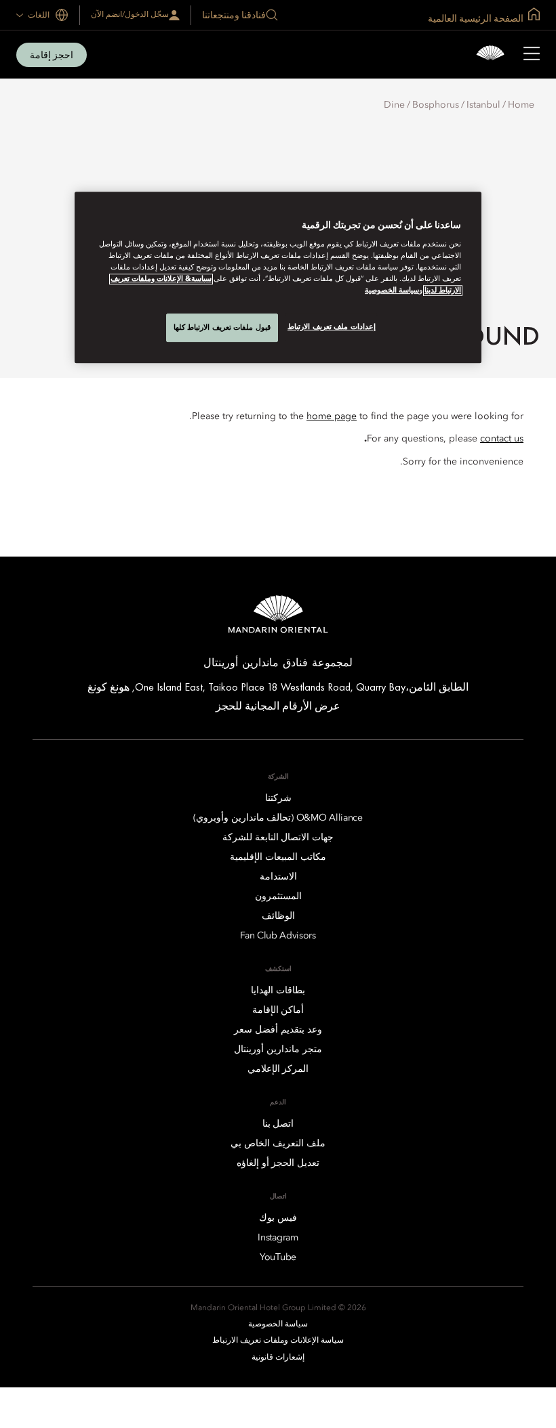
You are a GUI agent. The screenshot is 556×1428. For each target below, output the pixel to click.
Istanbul (483, 105)
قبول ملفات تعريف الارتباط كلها (222, 327)
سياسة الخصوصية (392, 290)
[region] (278, 277)
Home (521, 105)
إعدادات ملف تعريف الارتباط (331, 326)
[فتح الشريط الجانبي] (531, 55)
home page (331, 416)
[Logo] (490, 54)
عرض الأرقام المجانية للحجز (278, 706)
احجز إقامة (51, 55)
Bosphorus (435, 105)
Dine (394, 105)
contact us (501, 438)
